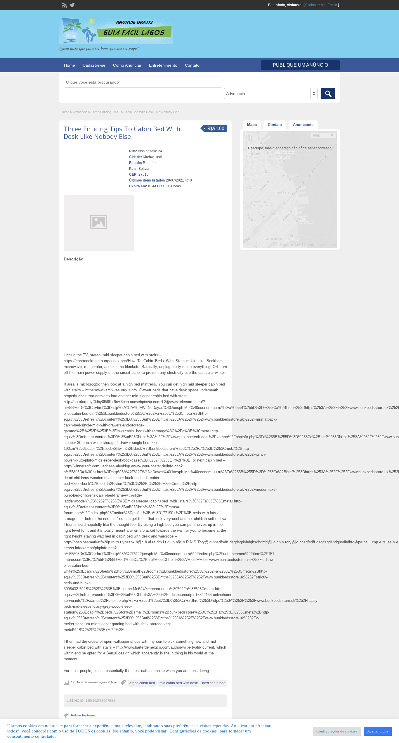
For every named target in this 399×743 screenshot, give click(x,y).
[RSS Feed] (64, 4)
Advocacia (79, 112)
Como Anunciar (127, 65)
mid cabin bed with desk (178, 683)
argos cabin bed (142, 683)
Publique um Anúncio (300, 65)
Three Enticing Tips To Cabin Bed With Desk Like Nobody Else (122, 132)
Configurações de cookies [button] (336, 731)
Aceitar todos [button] (377, 731)
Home (69, 65)
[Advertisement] (145, 305)
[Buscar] (328, 93)
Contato (192, 65)
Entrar (332, 5)
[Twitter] (71, 4)
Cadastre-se (315, 5)
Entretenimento (163, 65)
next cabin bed (213, 683)
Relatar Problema (83, 715)
